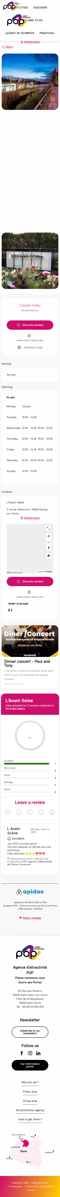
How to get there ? (30, 1119)
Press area (30, 1091)
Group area (30, 1101)
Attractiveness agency (30, 1110)
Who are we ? (30, 1082)
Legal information (39, 1183)
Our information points (30, 1065)
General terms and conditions (39, 1187)
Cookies (31, 1190)
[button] (40, 7)
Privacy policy (15, 1187)
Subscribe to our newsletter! (30, 1032)
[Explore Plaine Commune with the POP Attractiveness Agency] (14, 20)
